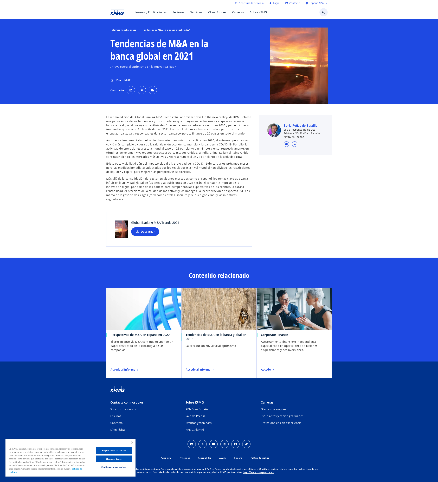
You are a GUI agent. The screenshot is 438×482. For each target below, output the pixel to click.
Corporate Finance (274, 335)
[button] (286, 144)
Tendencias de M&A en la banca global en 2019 (216, 337)
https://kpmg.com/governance (258, 472)
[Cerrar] (132, 442)
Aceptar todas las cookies (113, 450)
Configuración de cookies (113, 467)
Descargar (148, 231)
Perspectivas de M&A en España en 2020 (140, 335)
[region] (70, 457)
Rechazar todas (113, 459)
